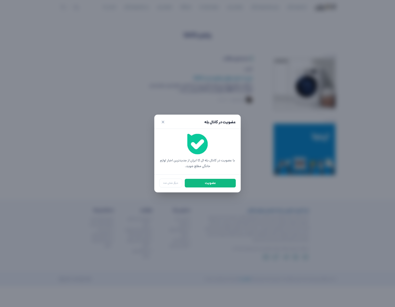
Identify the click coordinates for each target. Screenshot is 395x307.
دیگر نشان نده (170, 183)
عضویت (210, 183)
